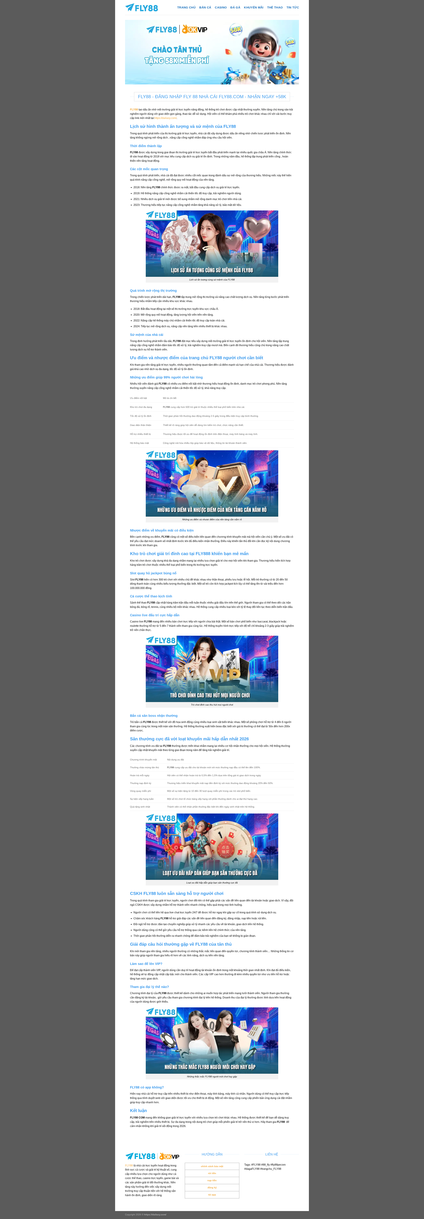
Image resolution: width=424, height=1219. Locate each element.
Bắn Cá (205, 7)
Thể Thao (275, 7)
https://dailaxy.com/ (165, 118)
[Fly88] (141, 7)
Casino (221, 7)
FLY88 (129, 1165)
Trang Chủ (186, 7)
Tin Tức (293, 7)
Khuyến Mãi (254, 7)
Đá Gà (235, 7)
